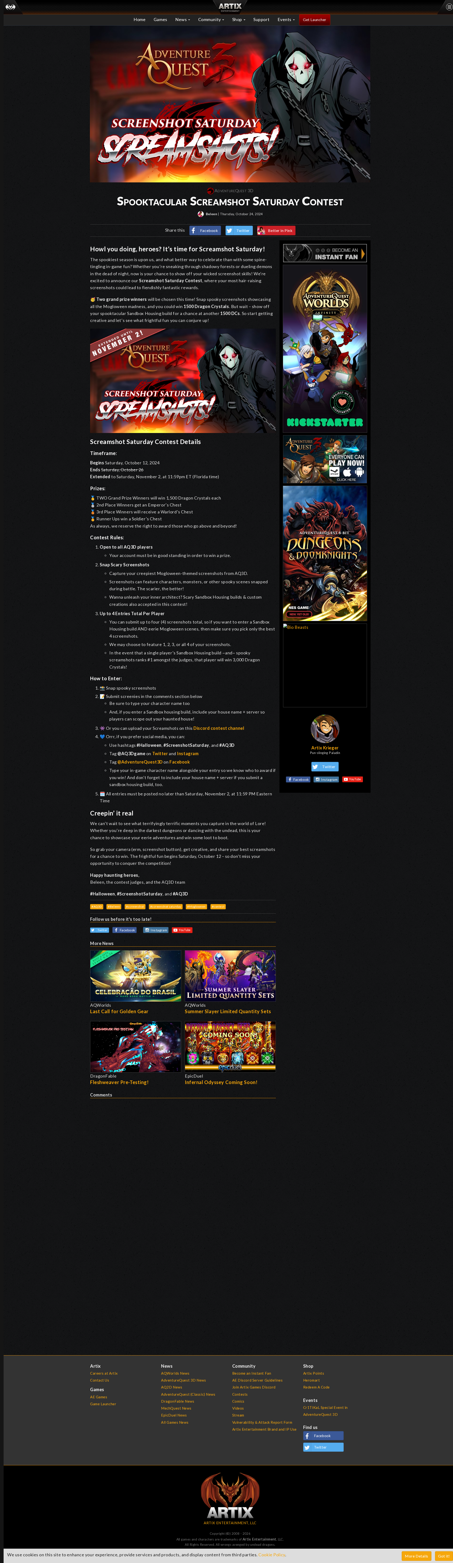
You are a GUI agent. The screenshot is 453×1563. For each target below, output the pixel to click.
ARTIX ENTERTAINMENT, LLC (230, 1523)
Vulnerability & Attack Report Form (262, 1422)
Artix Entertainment (259, 1539)
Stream (238, 1415)
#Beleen (114, 906)
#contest (218, 906)
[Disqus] (183, 1158)
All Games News (174, 1422)
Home (139, 19)
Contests (240, 1394)
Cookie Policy (271, 1554)
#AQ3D (97, 906)
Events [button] (285, 19)
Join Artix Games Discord (254, 1387)
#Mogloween (196, 906)
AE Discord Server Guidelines (257, 1380)
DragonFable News (177, 1401)
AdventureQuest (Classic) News (188, 1394)
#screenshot (135, 906)
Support (261, 19)
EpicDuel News (174, 1415)
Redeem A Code (316, 1387)
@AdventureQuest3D (140, 762)
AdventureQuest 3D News (183, 1380)
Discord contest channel (218, 728)
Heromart (311, 1380)
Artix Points (313, 1373)
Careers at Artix (104, 1373)
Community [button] (210, 19)
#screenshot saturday (165, 906)
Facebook (209, 230)
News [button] (181, 19)
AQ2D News (171, 1387)
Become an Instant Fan (251, 1373)
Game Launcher (103, 1404)
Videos (238, 1408)
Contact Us (99, 1380)
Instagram (187, 753)
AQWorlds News (175, 1373)
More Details (416, 1556)
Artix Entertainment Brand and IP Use (264, 1429)
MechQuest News (176, 1408)
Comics (238, 1401)
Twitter (243, 230)
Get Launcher (314, 19)
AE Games (98, 1397)
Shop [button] (237, 19)
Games (160, 19)
